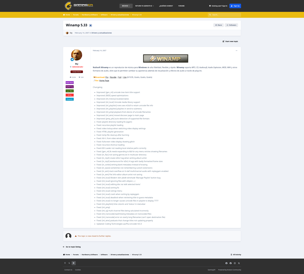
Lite (124, 77)
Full (119, 77)
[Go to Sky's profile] (67, 33)
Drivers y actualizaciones (102, 33)
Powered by (229, 270)
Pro (106, 77)
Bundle (113, 77)
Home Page (104, 80)
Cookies (78, 270)
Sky (71, 33)
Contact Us (68, 270)
